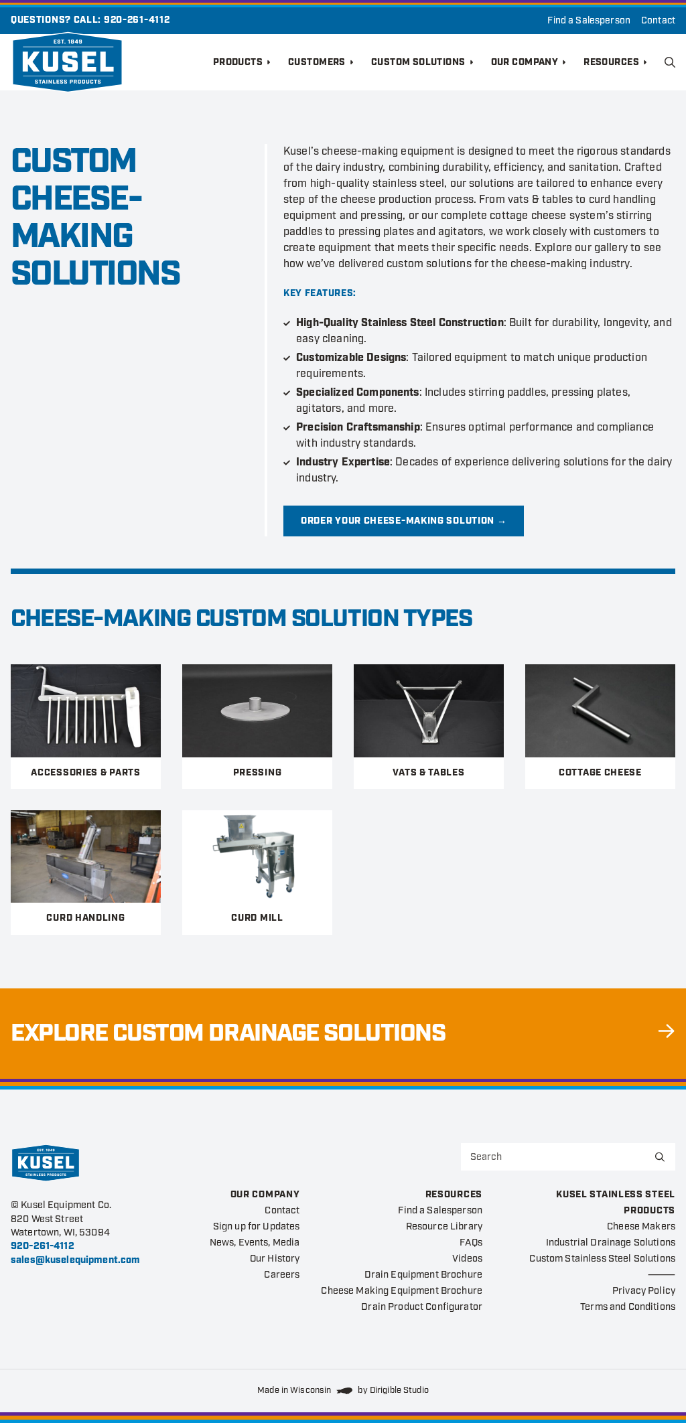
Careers (281, 1274)
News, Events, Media (255, 1242)
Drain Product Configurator (421, 1306)
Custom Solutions (418, 62)
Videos (467, 1258)
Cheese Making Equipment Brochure (401, 1290)
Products (238, 62)
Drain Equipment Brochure (423, 1274)
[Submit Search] (659, 1157)
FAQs (471, 1242)
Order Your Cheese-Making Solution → (404, 521)
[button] (670, 62)
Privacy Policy (643, 1290)
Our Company (525, 62)
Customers (317, 62)
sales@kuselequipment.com (75, 1260)
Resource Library (444, 1226)
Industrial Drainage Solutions (610, 1242)
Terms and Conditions (627, 1306)
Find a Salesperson (588, 21)
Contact (658, 21)
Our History (275, 1258)
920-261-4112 (136, 20)
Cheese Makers (641, 1226)
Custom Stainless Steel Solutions (602, 1258)
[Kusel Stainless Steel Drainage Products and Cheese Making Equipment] (112, 62)
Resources (611, 62)
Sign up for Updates (256, 1226)
